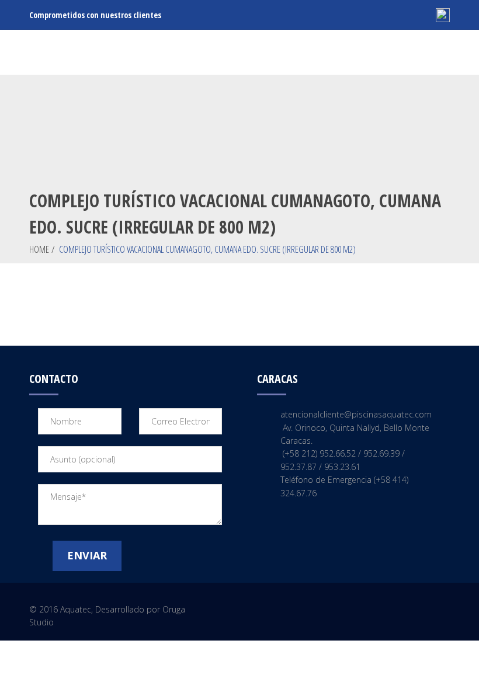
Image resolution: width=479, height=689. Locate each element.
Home (39, 249)
